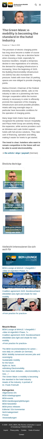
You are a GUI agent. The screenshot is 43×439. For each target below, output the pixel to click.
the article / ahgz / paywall (17, 153)
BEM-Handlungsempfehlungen (15, 401)
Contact (21, 434)
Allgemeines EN (9, 393)
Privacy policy (14, 430)
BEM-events (7, 398)
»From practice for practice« (14, 313)
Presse (5, 415)
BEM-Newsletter (9, 404)
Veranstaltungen (9, 418)
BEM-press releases (11, 407)
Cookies (23, 430)
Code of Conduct (34, 430)
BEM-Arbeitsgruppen (11, 395)
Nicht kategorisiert (10, 412)
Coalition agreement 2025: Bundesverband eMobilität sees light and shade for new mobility (21, 294)
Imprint (6, 430)
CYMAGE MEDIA (26, 427)
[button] (36, 4)
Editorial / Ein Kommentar (13, 409)
